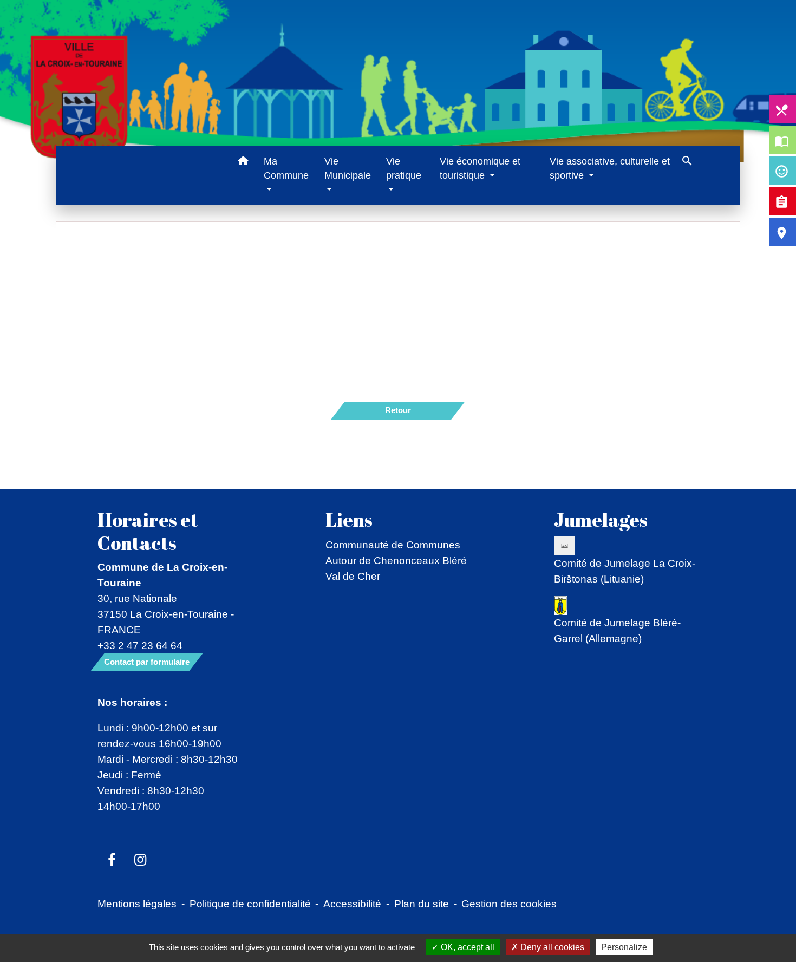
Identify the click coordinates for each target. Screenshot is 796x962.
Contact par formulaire (147, 661)
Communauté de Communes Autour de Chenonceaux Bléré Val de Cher (396, 560)
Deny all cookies (551, 947)
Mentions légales (137, 903)
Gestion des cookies (509, 903)
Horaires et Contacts (147, 531)
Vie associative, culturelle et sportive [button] (610, 168)
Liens (349, 519)
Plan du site (421, 903)
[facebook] (111, 860)
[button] (243, 162)
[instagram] (140, 860)
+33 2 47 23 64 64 (139, 645)
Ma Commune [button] (286, 168)
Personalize (624, 947)
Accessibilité (352, 903)
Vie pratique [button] (403, 168)
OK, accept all (466, 947)
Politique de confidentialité (250, 903)
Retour (398, 410)
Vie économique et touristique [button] (480, 168)
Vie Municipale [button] (347, 168)
